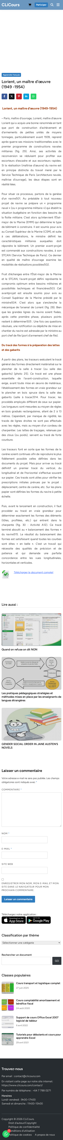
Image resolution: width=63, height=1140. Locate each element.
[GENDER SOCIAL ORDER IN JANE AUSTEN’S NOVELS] (32, 723)
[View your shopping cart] (30, 5)
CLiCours (11, 4)
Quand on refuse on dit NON (19, 649)
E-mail (7, 848)
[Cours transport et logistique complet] (8, 983)
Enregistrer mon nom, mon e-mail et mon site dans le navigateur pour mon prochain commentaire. (30, 887)
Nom (6, 833)
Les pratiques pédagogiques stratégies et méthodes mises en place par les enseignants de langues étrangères (31, 697)
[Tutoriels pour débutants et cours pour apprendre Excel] (8, 1034)
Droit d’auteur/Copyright (22, 1123)
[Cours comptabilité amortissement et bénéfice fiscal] (8, 1000)
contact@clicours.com (27, 1076)
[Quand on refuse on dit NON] (32, 629)
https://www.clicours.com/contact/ (22, 1085)
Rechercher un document (17, 954)
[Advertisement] (31, 38)
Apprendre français (11, 75)
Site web (7, 864)
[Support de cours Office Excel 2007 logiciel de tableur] (8, 1017)
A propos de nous (45, 1134)
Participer (41, 4)
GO (57, 960)
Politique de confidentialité (24, 1126)
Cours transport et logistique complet (38, 983)
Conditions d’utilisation (21, 1130)
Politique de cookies (20, 1134)
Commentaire (12, 789)
